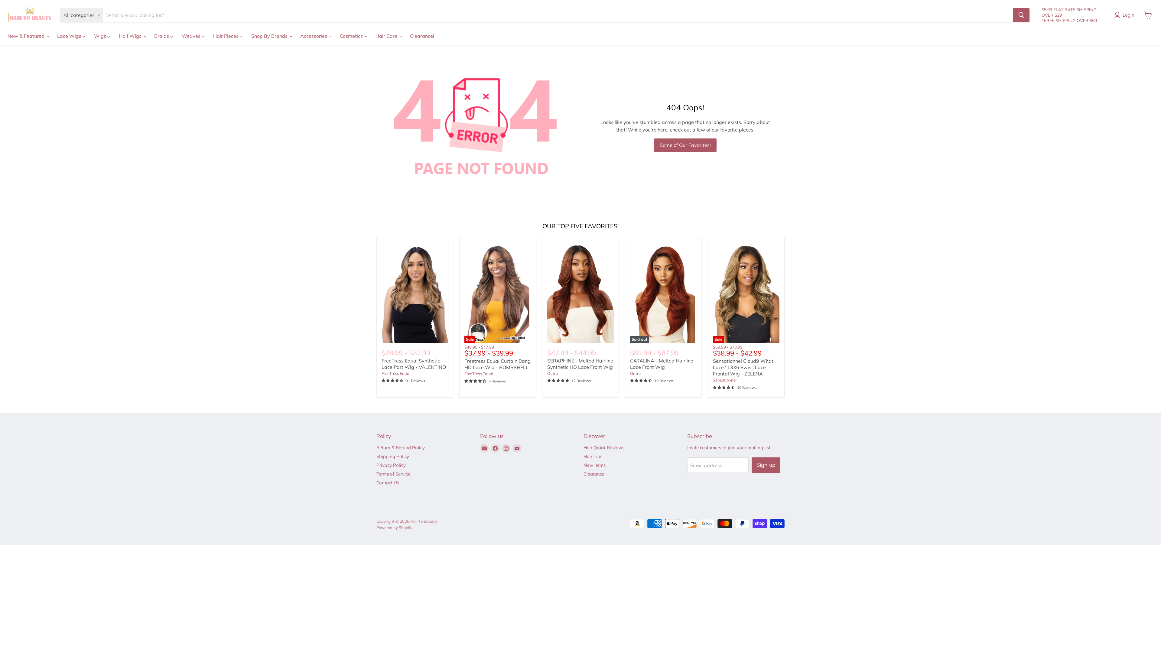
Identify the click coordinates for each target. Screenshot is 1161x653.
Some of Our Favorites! (685, 145)
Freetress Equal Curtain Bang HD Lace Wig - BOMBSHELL (497, 364)
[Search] (1021, 15)
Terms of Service (393, 474)
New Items (595, 465)
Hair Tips (593, 456)
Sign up (766, 464)
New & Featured (27, 36)
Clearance (594, 474)
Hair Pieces (226, 36)
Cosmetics (352, 36)
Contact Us (387, 483)
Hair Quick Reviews (604, 447)
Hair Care (387, 36)
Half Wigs (131, 36)
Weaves (192, 36)
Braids (162, 36)
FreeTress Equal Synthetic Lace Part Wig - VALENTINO (414, 364)
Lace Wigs (70, 36)
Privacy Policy (391, 465)
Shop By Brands (270, 36)
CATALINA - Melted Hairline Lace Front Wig (661, 364)
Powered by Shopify (394, 527)
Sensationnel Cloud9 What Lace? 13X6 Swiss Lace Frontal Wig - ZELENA (743, 367)
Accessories (314, 36)
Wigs (100, 36)
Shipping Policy (392, 456)
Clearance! (422, 36)
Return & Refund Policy (400, 447)
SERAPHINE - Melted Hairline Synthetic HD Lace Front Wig (580, 364)
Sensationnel (725, 380)
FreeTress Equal (396, 373)
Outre (552, 373)
